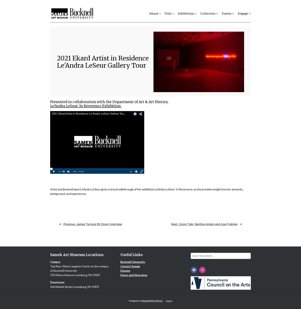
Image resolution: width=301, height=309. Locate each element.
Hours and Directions (133, 275)
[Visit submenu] (173, 13)
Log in (169, 300)
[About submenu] (160, 13)
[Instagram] (202, 270)
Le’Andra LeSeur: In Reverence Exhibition (85, 106)
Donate (125, 270)
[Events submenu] (233, 13)
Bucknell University (132, 262)
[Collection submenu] (217, 13)
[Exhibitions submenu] (196, 13)
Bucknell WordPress (152, 300)
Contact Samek (130, 266)
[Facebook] (194, 270)
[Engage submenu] (250, 13)
